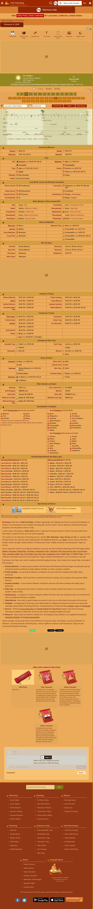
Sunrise (12, 151)
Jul (49, 94)
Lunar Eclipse (15, 804)
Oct (62, 94)
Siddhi (21, 172)
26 (60, 101)
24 (51, 101)
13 (65, 98)
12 (60, 98)
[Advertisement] (46, 57)
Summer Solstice (16, 811)
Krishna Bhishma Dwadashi (40, 84)
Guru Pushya (42, 849)
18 (24, 101)
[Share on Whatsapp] (32, 630)
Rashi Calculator (29, 872)
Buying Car (68, 808)
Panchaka (12, 551)
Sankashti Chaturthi (12, 617)
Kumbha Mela (29, 887)
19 (28, 101)
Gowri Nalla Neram (71, 834)
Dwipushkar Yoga (42, 551)
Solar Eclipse (14, 800)
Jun (44, 94)
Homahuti (11, 361)
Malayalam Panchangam (33, 879)
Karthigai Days (70, 841)
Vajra (20, 168)
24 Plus (57, 89)
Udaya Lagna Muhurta (55, 460)
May (40, 94)
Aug (53, 94)
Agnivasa (12, 368)
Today (69, 106)
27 (65, 101)
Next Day (81, 106)
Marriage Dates (70, 800)
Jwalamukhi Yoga (53, 554)
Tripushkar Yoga (56, 551)
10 (51, 98)
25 (55, 101)
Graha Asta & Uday (44, 811)
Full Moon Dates (43, 800)
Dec (71, 94)
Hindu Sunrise (29, 868)
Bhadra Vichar (15, 838)
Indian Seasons (29, 864)
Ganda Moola (54, 84)
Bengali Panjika (29, 883)
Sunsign (12, 229)
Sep (57, 94)
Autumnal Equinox (16, 815)
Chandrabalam (13, 410)
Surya (77, 606)
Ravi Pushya (41, 845)
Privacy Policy (60, 881)
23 (46, 101)
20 (33, 101)
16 (78, 98)
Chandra (70, 606)
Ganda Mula (21, 551)
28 (69, 101)
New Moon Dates (43, 804)
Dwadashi (22, 161)
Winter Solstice (15, 819)
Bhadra (5, 551)
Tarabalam (57, 410)
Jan (21, 94)
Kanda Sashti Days (71, 849)
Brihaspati (86, 606)
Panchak (13, 830)
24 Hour (49, 89)
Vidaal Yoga (79, 84)
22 (42, 101)
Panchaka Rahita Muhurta (10, 460)
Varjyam (12, 323)
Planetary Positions (44, 808)
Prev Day (57, 106)
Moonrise (12, 154)
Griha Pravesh (70, 804)
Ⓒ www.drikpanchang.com (60, 879)
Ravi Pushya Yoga (69, 551)
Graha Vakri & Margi (44, 815)
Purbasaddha (69, 165)
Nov (66, 94)
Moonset (59, 154)
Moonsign (11, 226)
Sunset (59, 151)
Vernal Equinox (15, 808)
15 (74, 98)
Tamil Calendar (70, 838)
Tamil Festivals (70, 845)
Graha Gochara (43, 819)
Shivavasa (11, 377)
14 (69, 98)
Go (59, 787)
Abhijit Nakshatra (16, 849)
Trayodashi (22, 165)
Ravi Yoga (42, 554)
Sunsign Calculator (30, 876)
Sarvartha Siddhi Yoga (67, 84)
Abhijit (12, 301)
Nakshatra (58, 161)
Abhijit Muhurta (10, 595)
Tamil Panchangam (71, 830)
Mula (67, 161)
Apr (35, 94)
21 (37, 101)
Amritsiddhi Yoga (43, 834)
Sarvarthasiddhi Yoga (45, 830)
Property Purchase (71, 811)
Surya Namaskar (27, 609)
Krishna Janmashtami (31, 617)
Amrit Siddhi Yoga (30, 554)
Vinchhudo (31, 551)
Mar (30, 94)
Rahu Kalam (11, 316)
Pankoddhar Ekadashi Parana (20, 84)
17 (83, 98)
